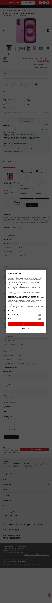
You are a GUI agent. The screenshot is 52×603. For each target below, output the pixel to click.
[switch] (39, 315)
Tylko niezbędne (26, 328)
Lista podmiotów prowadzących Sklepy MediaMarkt (31, 306)
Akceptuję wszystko (26, 324)
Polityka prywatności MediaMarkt (14, 306)
